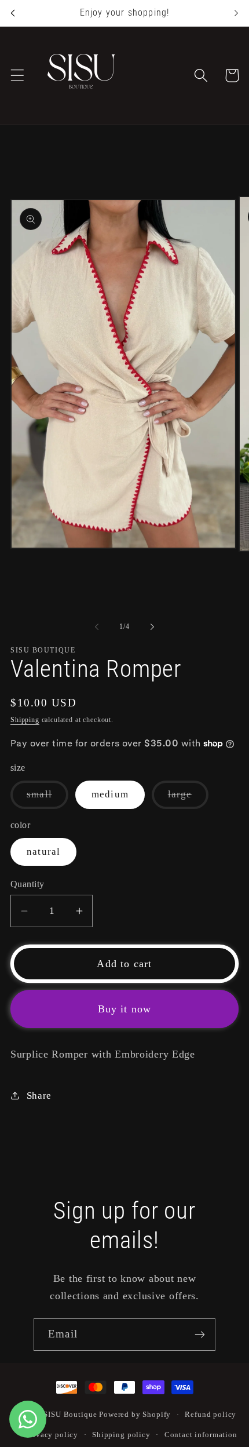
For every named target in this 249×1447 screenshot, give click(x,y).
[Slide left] (96, 626)
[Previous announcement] (12, 12)
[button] (17, 75)
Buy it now (125, 1009)
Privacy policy (51, 1434)
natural (43, 851)
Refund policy (210, 1414)
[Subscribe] (199, 1334)
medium (110, 794)
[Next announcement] (236, 12)
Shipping (24, 720)
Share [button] (39, 1095)
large (188, 798)
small (47, 798)
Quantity (27, 884)
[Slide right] (152, 626)
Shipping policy (121, 1434)
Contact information (200, 1434)
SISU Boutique (70, 1414)
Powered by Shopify (135, 1414)
